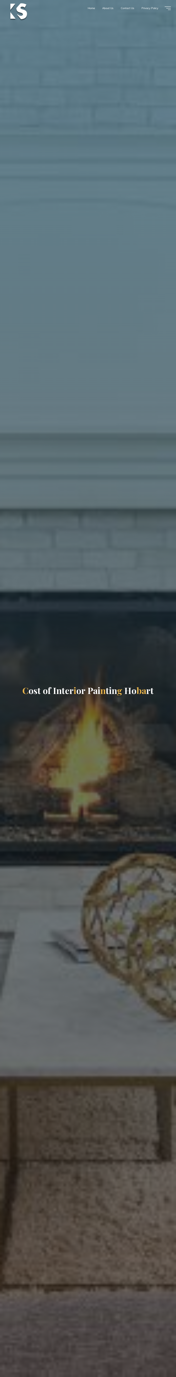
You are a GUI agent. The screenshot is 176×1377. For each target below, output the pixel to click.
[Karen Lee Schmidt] (18, 11)
